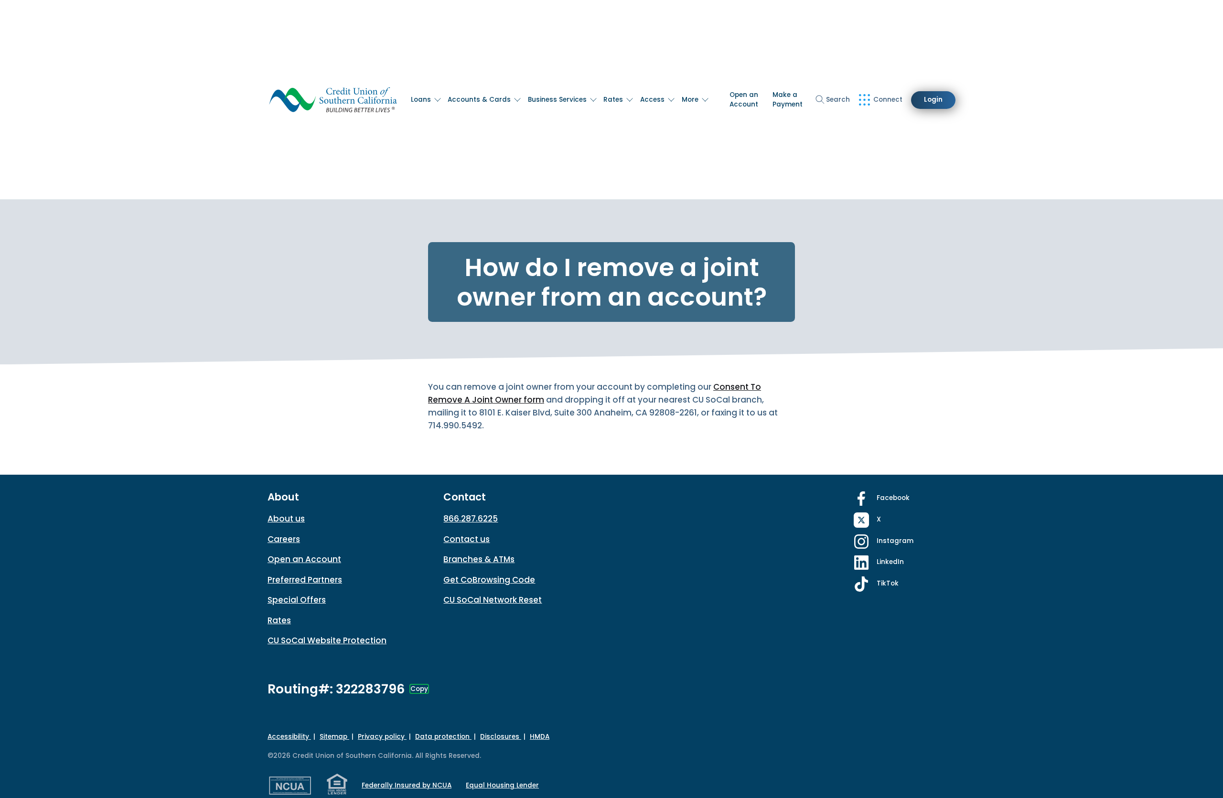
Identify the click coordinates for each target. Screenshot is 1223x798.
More (690, 99)
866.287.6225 (470, 518)
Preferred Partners (305, 579)
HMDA (539, 736)
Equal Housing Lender (502, 785)
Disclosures (500, 736)
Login (933, 99)
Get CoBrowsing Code (489, 579)
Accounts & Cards (479, 99)
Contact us (466, 539)
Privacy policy (382, 736)
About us (286, 518)
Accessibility (289, 736)
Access (652, 99)
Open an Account (744, 99)
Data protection (443, 736)
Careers (284, 539)
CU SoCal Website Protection (327, 640)
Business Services (557, 99)
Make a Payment (787, 99)
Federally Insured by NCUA (406, 785)
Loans (421, 99)
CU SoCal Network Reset (492, 600)
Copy (419, 688)
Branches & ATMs (479, 559)
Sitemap (334, 736)
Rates (613, 99)
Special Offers (297, 600)
